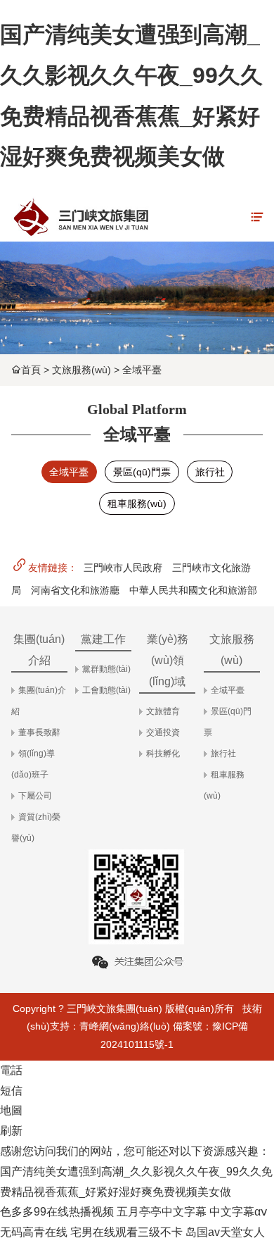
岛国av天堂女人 (225, 1232)
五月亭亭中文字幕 (162, 1212)
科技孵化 (163, 753)
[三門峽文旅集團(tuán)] (80, 217)
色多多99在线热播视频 (57, 1212)
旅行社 (210, 471)
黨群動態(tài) (106, 669)
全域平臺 (142, 369)
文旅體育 (163, 711)
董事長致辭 (39, 732)
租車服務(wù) (137, 503)
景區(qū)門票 (142, 471)
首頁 (31, 369)
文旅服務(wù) (81, 369)
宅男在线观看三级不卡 (126, 1232)
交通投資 (163, 732)
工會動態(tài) (106, 690)
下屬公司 (35, 796)
